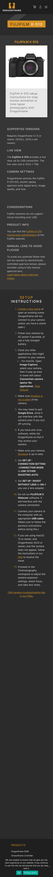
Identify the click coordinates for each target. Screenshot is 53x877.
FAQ (20, 557)
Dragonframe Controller (22, 855)
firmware (23, 454)
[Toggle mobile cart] (36, 7)
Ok (19, 873)
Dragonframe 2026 (20, 851)
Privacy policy (30, 873)
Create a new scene (29, 309)
